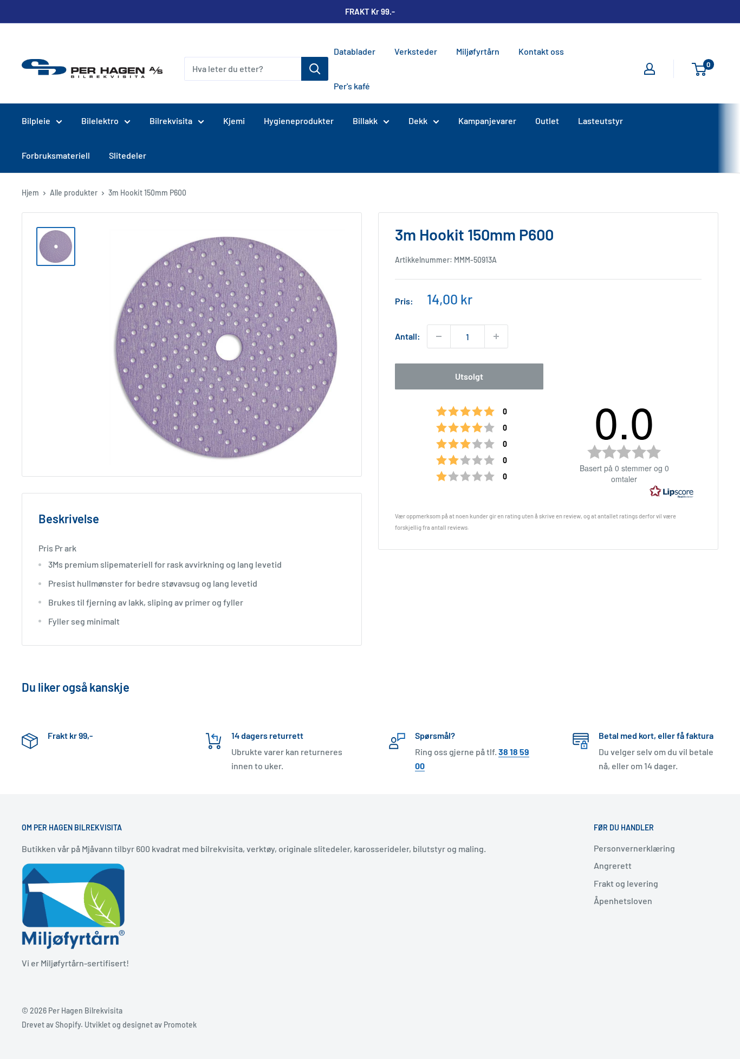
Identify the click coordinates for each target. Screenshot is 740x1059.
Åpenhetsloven (623, 900)
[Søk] (314, 69)
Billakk (365, 120)
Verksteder (415, 51)
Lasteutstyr (600, 120)
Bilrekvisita (171, 120)
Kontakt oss (541, 51)
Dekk (417, 120)
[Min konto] (649, 69)
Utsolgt (469, 376)
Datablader (354, 51)
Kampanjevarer (487, 120)
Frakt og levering (626, 883)
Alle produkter (74, 192)
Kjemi (234, 120)
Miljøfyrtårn (477, 51)
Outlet (547, 120)
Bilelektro (100, 120)
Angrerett (613, 865)
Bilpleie (36, 120)
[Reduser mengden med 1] (438, 336)
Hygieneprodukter (299, 120)
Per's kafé (352, 86)
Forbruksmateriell (56, 155)
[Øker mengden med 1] (496, 336)
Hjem (30, 192)
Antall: (407, 336)
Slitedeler (127, 155)
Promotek (180, 1024)
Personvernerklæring (634, 848)
